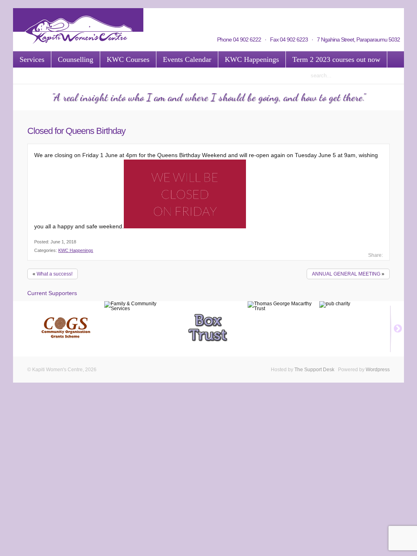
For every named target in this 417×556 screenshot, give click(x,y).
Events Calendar (187, 59)
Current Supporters (52, 293)
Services (32, 59)
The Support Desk (314, 369)
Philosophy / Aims (299, 19)
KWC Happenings (252, 59)
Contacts (176, 19)
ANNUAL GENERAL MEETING (346, 274)
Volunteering (206, 19)
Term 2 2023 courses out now (336, 59)
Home (153, 19)
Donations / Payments (350, 19)
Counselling (75, 59)
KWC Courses (128, 59)
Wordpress (378, 369)
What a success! (54, 274)
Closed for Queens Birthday (76, 131)
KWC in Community (250, 19)
